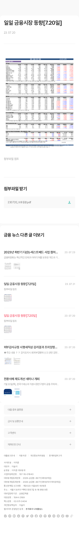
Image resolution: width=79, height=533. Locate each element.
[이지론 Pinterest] (23, 516)
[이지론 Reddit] (18, 516)
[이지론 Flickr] (53, 516)
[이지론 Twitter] (27, 516)
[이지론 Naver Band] (40, 516)
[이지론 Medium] (14, 516)
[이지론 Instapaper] (49, 516)
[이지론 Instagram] (9, 516)
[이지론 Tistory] (45, 516)
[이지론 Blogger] (5, 516)
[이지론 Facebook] (36, 516)
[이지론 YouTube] (67, 516)
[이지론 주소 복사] (71, 516)
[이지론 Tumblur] (31, 516)
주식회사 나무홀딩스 (34, 509)
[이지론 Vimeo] (62, 516)
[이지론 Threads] (58, 516)
